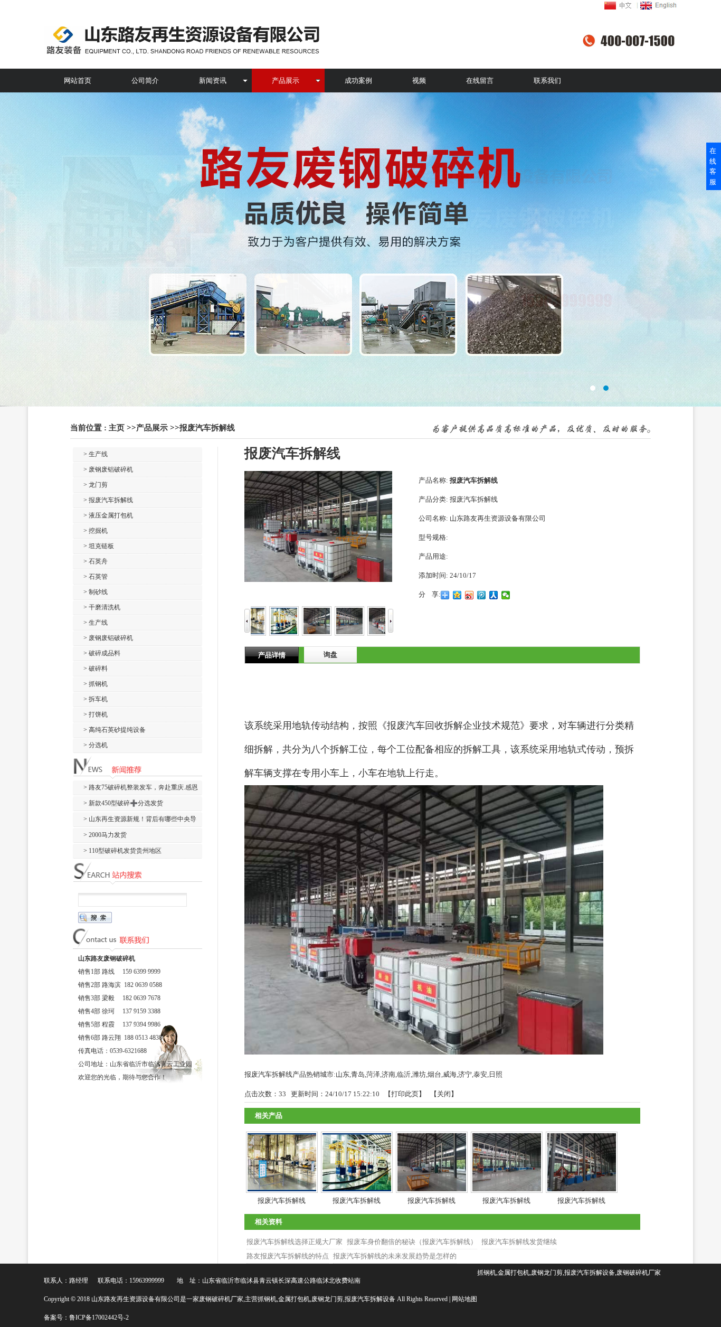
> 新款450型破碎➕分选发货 (123, 803)
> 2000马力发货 (105, 835)
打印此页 (405, 1094)
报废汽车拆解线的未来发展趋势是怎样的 (395, 1256)
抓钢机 (267, 1299)
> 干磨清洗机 (101, 607)
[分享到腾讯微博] (481, 595)
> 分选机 (95, 745)
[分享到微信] (505, 595)
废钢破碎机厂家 (221, 1299)
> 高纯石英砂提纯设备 (114, 729)
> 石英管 (95, 576)
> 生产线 (95, 454)
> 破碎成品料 (101, 653)
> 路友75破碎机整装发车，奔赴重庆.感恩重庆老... (135, 789)
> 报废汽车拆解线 (108, 500)
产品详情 (272, 655)
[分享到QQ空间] (457, 595)
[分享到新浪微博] (469, 595)
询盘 (330, 654)
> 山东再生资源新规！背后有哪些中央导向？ (134, 820)
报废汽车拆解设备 (370, 1299)
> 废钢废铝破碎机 (108, 469)
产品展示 (152, 427)
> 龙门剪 (95, 484)
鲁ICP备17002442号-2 (99, 1317)
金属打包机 (294, 1299)
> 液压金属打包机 (108, 515)
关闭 (444, 1094)
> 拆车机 (95, 699)
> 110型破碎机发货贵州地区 (122, 850)
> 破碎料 (95, 668)
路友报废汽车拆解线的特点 (287, 1256)
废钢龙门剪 (327, 1299)
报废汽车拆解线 (207, 427)
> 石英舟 (95, 561)
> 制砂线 (95, 592)
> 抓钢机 (95, 684)
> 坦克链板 (98, 546)
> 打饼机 (95, 714)
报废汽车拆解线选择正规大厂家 (294, 1242)
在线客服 (712, 166)
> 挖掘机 (95, 530)
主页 (117, 427)
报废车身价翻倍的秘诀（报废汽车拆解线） (412, 1242)
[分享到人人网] (493, 595)
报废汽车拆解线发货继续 (519, 1242)
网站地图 (464, 1299)
